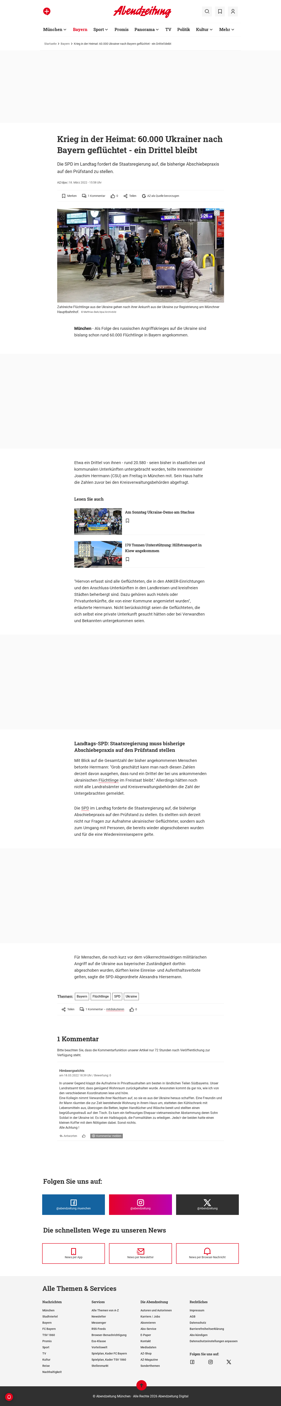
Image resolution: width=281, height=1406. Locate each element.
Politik (183, 29)
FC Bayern (49, 1328)
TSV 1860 (48, 1335)
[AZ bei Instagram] (210, 1362)
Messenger (99, 1322)
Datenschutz (198, 1322)
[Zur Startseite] (142, 17)
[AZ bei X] (228, 1362)
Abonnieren (148, 1322)
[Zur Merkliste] (220, 11)
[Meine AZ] (233, 11)
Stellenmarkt (100, 1365)
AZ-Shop (146, 1353)
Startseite (50, 43)
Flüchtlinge (109, 780)
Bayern (80, 29)
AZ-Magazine (149, 1359)
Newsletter (99, 1316)
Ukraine (131, 996)
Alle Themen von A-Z (105, 1310)
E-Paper (145, 1335)
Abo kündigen (199, 1335)
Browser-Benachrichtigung (109, 1335)
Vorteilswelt (99, 1347)
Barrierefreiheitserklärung (207, 1328)
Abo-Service (148, 1328)
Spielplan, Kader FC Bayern (109, 1353)
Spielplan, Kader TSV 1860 (109, 1359)
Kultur (202, 29)
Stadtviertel (50, 1316)
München (52, 29)
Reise (46, 1365)
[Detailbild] (217, 213)
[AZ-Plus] (46, 11)
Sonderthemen (150, 1365)
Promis (122, 29)
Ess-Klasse (99, 1341)
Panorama (145, 29)
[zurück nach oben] (141, 1387)
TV (168, 29)
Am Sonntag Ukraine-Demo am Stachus (159, 512)
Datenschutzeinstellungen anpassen (214, 1341)
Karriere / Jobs (150, 1316)
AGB (192, 1316)
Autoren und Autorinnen (156, 1310)
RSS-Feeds (99, 1328)
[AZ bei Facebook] (192, 1362)
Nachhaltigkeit (52, 1372)
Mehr (224, 29)
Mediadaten (148, 1347)
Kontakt (145, 1341)
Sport (98, 29)
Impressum (197, 1310)
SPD (85, 808)
